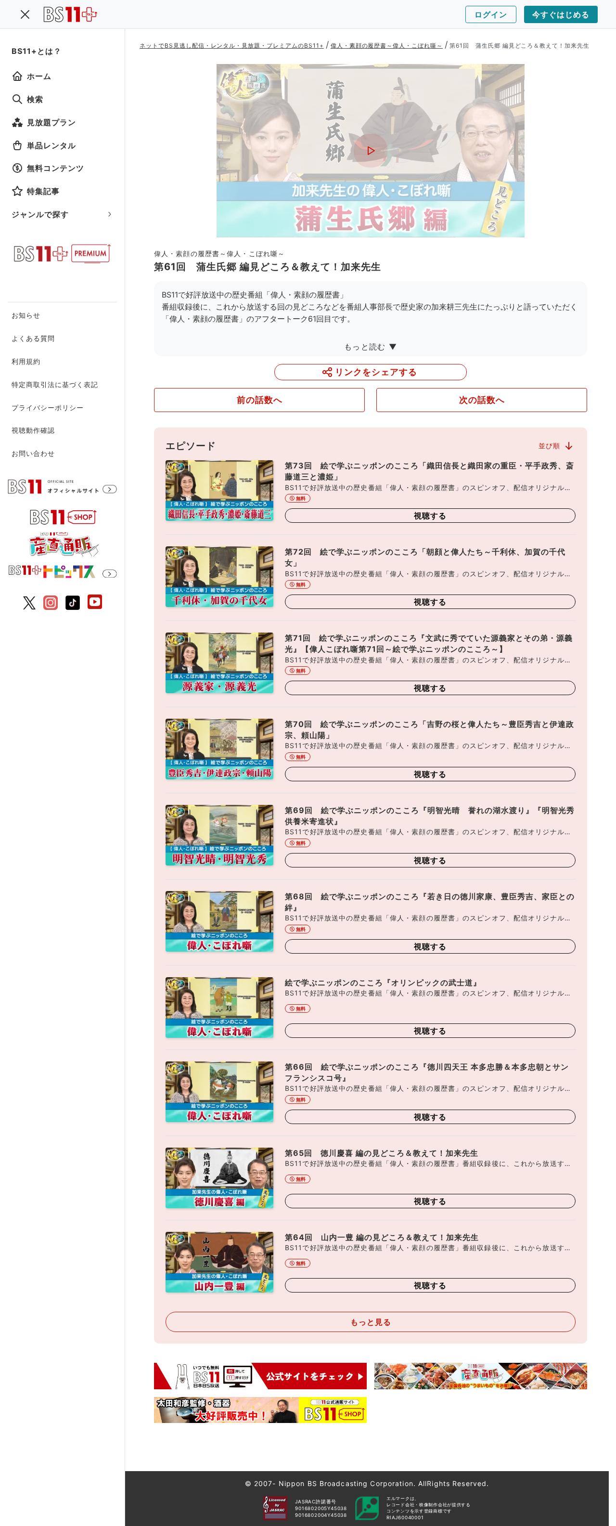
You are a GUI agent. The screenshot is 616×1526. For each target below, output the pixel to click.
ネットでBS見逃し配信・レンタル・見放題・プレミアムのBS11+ (232, 45)
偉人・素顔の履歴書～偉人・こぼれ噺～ (387, 45)
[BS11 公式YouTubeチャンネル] (95, 603)
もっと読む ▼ (370, 346)
